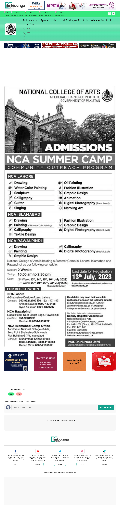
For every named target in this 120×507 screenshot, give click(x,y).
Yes (11, 394)
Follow (60, 464)
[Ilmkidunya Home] (14, 5)
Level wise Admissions (31, 15)
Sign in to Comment (106, 407)
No (19, 394)
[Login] (113, 13)
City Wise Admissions (17, 15)
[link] (36, 5)
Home (7, 15)
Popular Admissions (60, 15)
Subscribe (38, 464)
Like (15, 464)
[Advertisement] (60, 63)
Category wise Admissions (46, 15)
